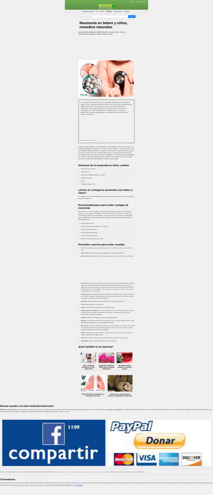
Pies (97, 11)
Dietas (132, 1)
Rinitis (102, 11)
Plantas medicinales (141, 1)
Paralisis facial (117, 11)
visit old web (78, 485)
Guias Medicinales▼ (88, 11)
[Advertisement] (106, 47)
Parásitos (126, 11)
